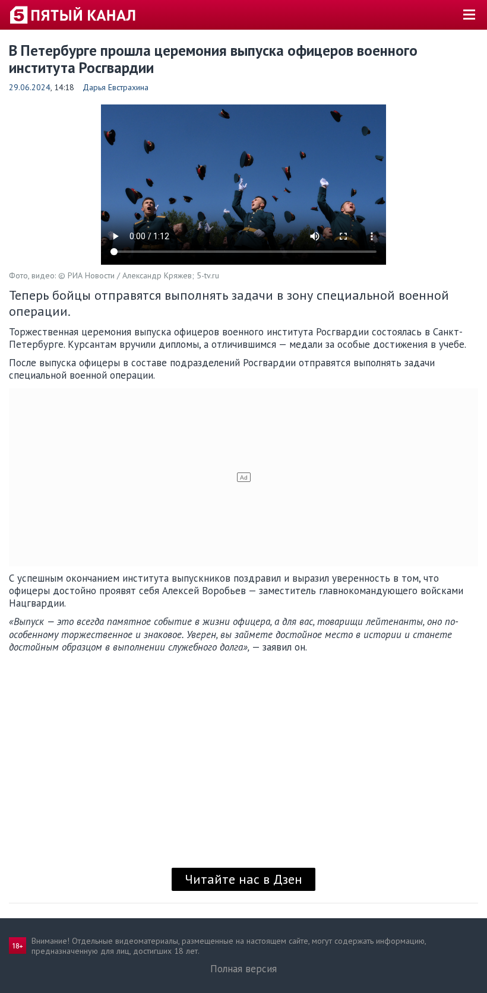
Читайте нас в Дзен (243, 879)
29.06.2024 (29, 87)
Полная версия (243, 968)
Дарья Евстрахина (115, 87)
